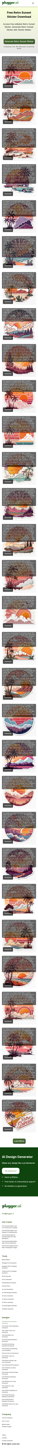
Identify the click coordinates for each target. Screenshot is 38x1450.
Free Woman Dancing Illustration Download (8, 1345)
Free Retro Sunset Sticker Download (9, 1322)
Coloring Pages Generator (9, 1305)
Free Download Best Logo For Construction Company (9, 1226)
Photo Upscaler (6, 1276)
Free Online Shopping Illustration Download (8, 1395)
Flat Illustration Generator (9, 1282)
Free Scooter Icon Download (10, 1353)
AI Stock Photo (6, 1286)
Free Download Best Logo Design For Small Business (9, 1231)
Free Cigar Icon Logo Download (8, 1386)
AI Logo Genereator (7, 1289)
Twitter (4, 1435)
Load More (19, 1141)
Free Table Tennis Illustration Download (10, 1326)
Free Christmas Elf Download (10, 1365)
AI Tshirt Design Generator (9, 1292)
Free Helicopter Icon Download (8, 1336)
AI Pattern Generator (7, 1309)
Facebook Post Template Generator (9, 1272)
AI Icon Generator (7, 1279)
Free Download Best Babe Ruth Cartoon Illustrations (9, 1242)
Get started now (11, 1171)
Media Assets (6, 1424)
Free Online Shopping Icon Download (9, 1391)
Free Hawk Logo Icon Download (8, 1356)
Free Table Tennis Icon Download (8, 1331)
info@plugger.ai (8, 1214)
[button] (34, 3)
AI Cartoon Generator (8, 1299)
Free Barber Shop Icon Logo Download (10, 1404)
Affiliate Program (7, 1426)
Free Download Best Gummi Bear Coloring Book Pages (10, 1246)
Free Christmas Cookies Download (9, 1368)
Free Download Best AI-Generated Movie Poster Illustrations (9, 1236)
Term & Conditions (7, 1418)
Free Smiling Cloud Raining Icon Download (9, 1349)
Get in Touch (5, 1421)
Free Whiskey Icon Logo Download (9, 1382)
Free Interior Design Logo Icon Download (9, 1361)
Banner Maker (6, 1259)
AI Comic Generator (7, 1296)
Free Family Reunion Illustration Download (8, 1400)
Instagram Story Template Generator (9, 1267)
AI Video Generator (7, 1440)
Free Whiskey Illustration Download (9, 1377)
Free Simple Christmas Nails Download (10, 1373)
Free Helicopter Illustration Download (9, 1340)
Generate (7, 86)
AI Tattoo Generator (7, 1302)
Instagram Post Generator (9, 1263)
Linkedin (4, 1438)
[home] (7, 3)
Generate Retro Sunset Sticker (19, 41)
